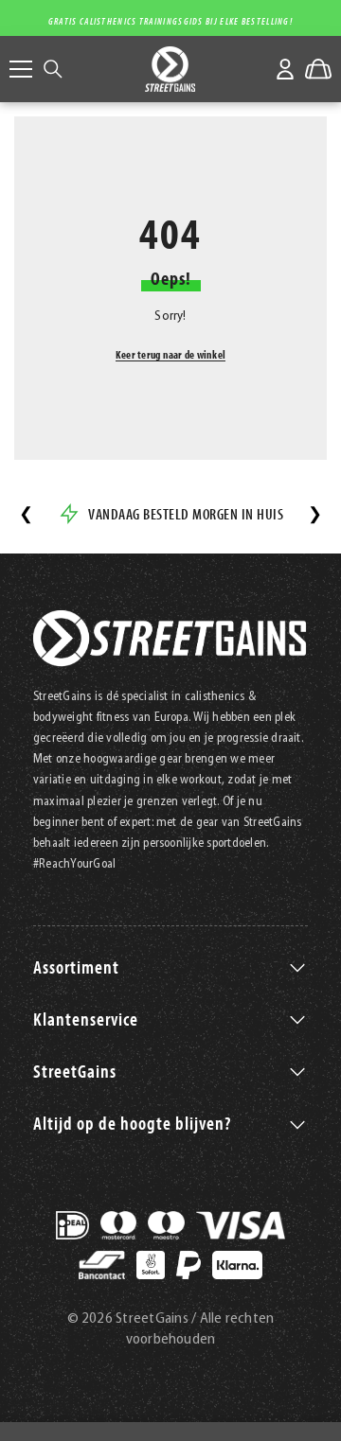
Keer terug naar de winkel (170, 354)
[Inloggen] (285, 69)
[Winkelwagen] (318, 69)
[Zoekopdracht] (53, 69)
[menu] (20, 69)
